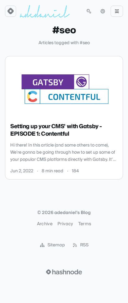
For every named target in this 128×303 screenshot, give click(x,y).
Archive (45, 224)
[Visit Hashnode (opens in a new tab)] (64, 272)
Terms (84, 224)
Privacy (65, 224)
